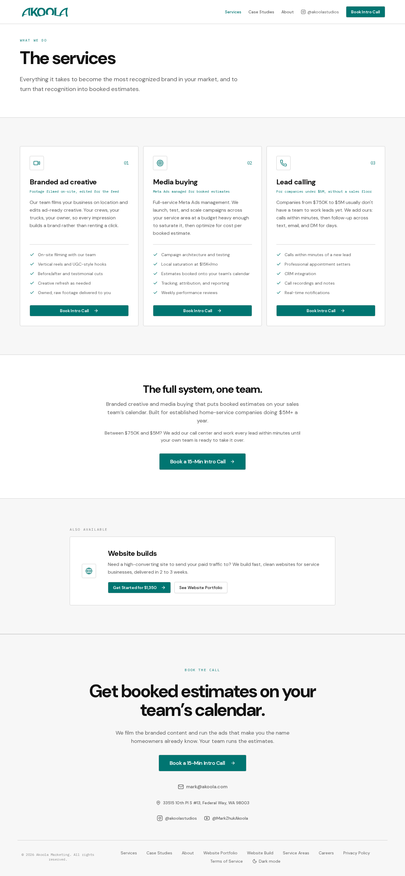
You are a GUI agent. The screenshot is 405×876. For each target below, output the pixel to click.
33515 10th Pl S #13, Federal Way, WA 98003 (206, 802)
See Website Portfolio (200, 587)
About (287, 12)
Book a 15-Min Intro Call (197, 461)
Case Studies (261, 12)
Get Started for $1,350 (134, 587)
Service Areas (296, 853)
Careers (326, 853)
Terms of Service (226, 861)
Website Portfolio (220, 853)
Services (233, 12)
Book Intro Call (365, 12)
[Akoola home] (44, 12)
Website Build (260, 853)
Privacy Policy (356, 853)
